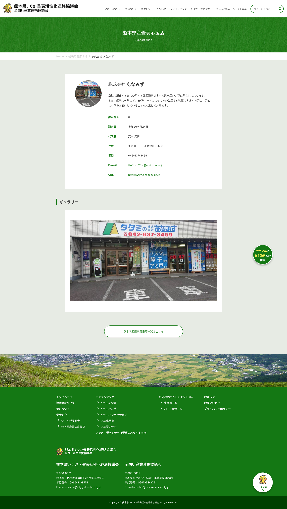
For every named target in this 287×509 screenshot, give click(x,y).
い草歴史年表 (109, 426)
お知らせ (161, 8)
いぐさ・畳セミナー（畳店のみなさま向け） (122, 432)
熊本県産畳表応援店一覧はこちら (143, 331)
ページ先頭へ (262, 486)
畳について (131, 8)
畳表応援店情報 (77, 56)
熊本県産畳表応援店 (73, 426)
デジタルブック (105, 396)
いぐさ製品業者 (70, 420)
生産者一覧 (170, 402)
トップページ (64, 396)
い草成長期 (107, 420)
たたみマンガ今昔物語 (114, 414)
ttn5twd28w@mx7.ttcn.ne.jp (145, 165)
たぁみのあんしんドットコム (231, 8)
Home (60, 56)
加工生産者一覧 (173, 408)
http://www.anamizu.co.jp (144, 174)
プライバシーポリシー (217, 408)
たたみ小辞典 (109, 408)
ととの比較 (263, 255)
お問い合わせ (212, 402)
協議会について (113, 8)
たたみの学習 (109, 402)
